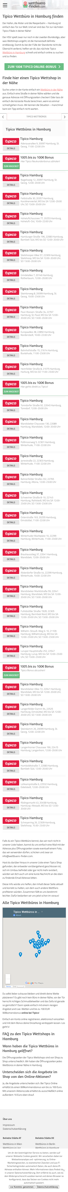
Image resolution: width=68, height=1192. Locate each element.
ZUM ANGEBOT (11, 166)
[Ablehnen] (64, 1170)
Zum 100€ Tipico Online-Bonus (32, 66)
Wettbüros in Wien (12, 1144)
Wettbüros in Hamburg (47, 1148)
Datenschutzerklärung (14, 1129)
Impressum (9, 1125)
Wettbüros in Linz (12, 1148)
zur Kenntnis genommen (22, 1187)
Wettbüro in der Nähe (51, 90)
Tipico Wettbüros (36, 116)
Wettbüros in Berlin (45, 1144)
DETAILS (11, 148)
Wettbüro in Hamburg (13, 52)
